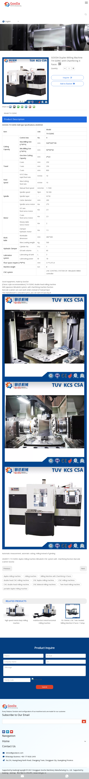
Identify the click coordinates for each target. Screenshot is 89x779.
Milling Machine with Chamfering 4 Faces (56, 576)
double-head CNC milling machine (16, 580)
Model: (6, 113)
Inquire (66, 77)
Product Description (14, 119)
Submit (44, 687)
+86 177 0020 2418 (28, 756)
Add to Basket (66, 83)
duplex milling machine (12, 576)
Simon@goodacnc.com (14, 753)
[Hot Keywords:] (86, 14)
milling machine (30, 576)
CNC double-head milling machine (16, 584)
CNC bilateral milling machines (44, 584)
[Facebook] (3, 731)
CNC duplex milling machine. (43, 580)
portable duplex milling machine (15, 589)
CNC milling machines (66, 580)
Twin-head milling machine (70, 584)
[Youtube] (11, 731)
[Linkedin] (7, 731)
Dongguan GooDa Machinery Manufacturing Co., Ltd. (52, 770)
